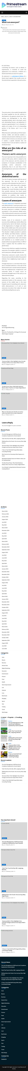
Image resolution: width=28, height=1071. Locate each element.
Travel (3, 709)
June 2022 (4, 588)
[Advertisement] (14, 49)
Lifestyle (4, 690)
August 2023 (5, 552)
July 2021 (4, 615)
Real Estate (4, 695)
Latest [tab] (4, 717)
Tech (3, 704)
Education (4, 671)
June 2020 (4, 648)
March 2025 (5, 527)
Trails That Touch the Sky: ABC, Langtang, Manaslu (13, 438)
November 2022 (5, 574)
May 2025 (4, 525)
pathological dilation (17, 76)
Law (3, 687)
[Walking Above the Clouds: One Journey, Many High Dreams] (4, 736)
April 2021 (4, 623)
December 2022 (5, 571)
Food (3, 679)
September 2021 (6, 610)
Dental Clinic (5, 665)
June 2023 (4, 558)
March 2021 (5, 626)
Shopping (4, 698)
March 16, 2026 (10, 844)
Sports (3, 701)
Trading (3, 706)
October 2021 (5, 607)
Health (4, 20)
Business (4, 662)
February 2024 (5, 544)
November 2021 (5, 604)
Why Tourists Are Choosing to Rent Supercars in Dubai (13, 455)
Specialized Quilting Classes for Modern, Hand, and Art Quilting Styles (13, 459)
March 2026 (5, 511)
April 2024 (4, 538)
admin (4, 24)
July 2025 (4, 522)
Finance (4, 676)
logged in (10, 425)
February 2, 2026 (10, 871)
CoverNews (20, 1067)
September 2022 (6, 580)
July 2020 (4, 645)
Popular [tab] (11, 717)
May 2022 (4, 590)
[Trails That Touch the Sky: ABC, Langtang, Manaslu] (4, 730)
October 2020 (5, 637)
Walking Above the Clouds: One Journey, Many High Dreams (14, 442)
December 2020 (5, 632)
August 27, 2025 (10, 364)
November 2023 (5, 547)
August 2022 (5, 582)
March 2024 (5, 541)
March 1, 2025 (9, 414)
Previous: (8, 326)
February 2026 (5, 514)
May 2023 (4, 560)
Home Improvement (6, 684)
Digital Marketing (6, 668)
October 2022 (5, 577)
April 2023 (4, 563)
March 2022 (5, 596)
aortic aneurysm (8, 203)
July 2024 (4, 533)
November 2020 (5, 634)
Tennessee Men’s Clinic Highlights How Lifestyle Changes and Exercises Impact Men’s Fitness (13, 362)
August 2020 (5, 643)
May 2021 (4, 621)
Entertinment (5, 673)
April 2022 (4, 593)
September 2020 (6, 640)
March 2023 (5, 566)
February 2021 (5, 629)
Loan (3, 693)
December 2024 (5, 530)
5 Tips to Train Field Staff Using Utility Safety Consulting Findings (12, 450)
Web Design (5, 712)
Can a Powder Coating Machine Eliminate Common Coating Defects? (13, 468)
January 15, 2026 (10, 897)
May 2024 (4, 536)
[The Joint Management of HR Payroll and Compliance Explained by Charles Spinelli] (4, 721)
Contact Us (4, 1059)
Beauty (3, 660)
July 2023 (4, 555)
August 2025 (5, 519)
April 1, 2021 (9, 24)
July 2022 (4, 585)
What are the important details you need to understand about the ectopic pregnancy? (12, 412)
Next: (14, 332)
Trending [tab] (18, 717)
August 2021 (5, 612)
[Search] (26, 12)
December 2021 (5, 601)
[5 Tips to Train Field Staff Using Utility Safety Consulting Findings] (4, 754)
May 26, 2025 (9, 389)
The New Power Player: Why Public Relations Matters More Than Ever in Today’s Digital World (14, 387)
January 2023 (5, 569)
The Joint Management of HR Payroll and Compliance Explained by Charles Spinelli (11, 435)
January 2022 (5, 599)
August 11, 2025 (10, 952)
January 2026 (5, 516)
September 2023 (6, 549)
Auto (3, 657)
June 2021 (4, 618)
